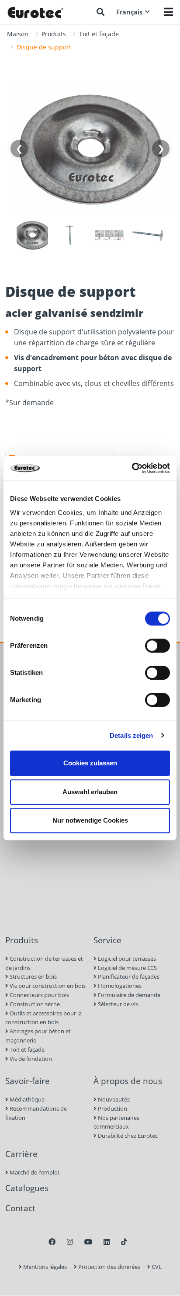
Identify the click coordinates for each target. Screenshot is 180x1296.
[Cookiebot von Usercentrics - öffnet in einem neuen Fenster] (131, 468)
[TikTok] (124, 1242)
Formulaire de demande (128, 995)
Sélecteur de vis (117, 1004)
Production (112, 1108)
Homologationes (119, 986)
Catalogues (26, 1188)
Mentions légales (44, 1267)
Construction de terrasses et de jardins (44, 963)
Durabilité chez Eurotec (127, 1136)
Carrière (21, 1154)
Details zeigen (131, 735)
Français (129, 11)
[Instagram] (70, 1242)
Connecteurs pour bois (38, 995)
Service (107, 940)
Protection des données (108, 1267)
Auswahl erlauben (90, 792)
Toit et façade (99, 34)
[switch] (157, 646)
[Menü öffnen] (168, 12)
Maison (17, 34)
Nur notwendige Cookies (90, 820)
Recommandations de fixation (36, 1113)
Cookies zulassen (90, 763)
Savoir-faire (27, 1081)
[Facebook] (51, 1242)
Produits (54, 34)
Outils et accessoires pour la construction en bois (43, 1017)
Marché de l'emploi (33, 1172)
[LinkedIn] (107, 1242)
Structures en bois (32, 976)
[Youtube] (88, 1242)
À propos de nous (127, 1081)
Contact (20, 1208)
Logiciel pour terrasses (126, 958)
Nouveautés (113, 1099)
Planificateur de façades (128, 976)
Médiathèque (26, 1099)
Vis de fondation (30, 1059)
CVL (156, 1267)
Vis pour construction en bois (47, 986)
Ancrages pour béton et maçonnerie (38, 1035)
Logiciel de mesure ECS (127, 968)
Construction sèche (34, 1004)
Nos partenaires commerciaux (116, 1122)
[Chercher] (100, 12)
